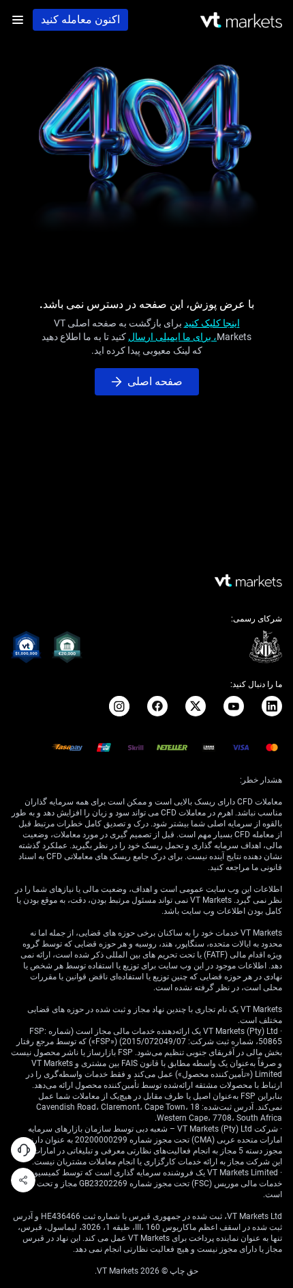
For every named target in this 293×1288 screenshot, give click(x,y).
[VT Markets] (241, 20)
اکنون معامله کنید (80, 19)
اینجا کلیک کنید (212, 323)
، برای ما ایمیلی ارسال (172, 336)
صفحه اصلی (155, 381)
